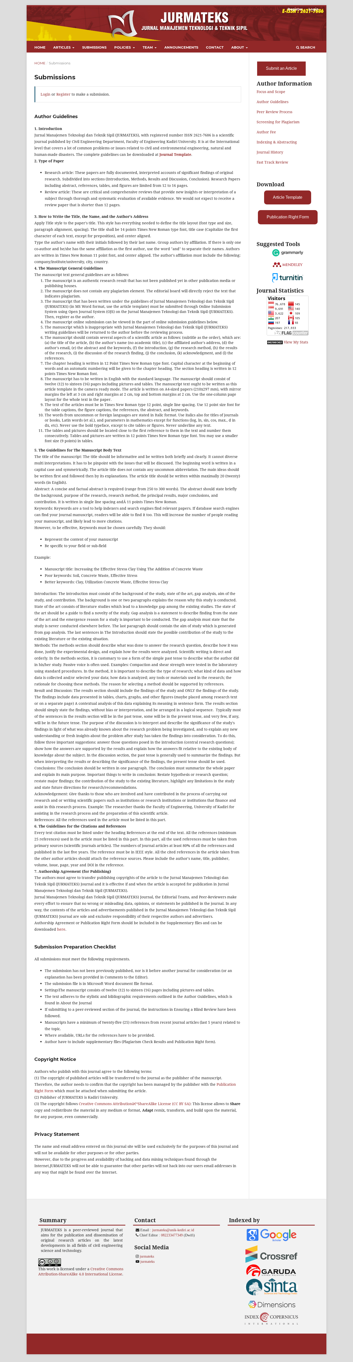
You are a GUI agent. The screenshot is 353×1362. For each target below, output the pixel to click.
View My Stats (296, 342)
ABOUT (238, 47)
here (61, 929)
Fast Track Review (272, 162)
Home (39, 63)
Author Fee (266, 131)
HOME (39, 47)
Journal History (270, 152)
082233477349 (172, 1235)
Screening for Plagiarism (278, 121)
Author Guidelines (272, 101)
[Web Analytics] (275, 342)
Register (295, 9)
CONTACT (215, 47)
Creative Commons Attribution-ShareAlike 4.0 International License (80, 1271)
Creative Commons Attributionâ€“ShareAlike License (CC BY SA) (134, 1103)
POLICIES (123, 47)
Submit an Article (281, 68)
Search (307, 47)
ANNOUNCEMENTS (181, 47)
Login (314, 9)
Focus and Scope (271, 91)
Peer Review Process (274, 111)
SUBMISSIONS (94, 47)
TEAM (148, 47)
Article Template (287, 197)
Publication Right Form (288, 217)
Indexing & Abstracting (277, 142)
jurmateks (147, 1256)
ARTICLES (62, 47)
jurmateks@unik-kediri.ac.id (173, 1230)
